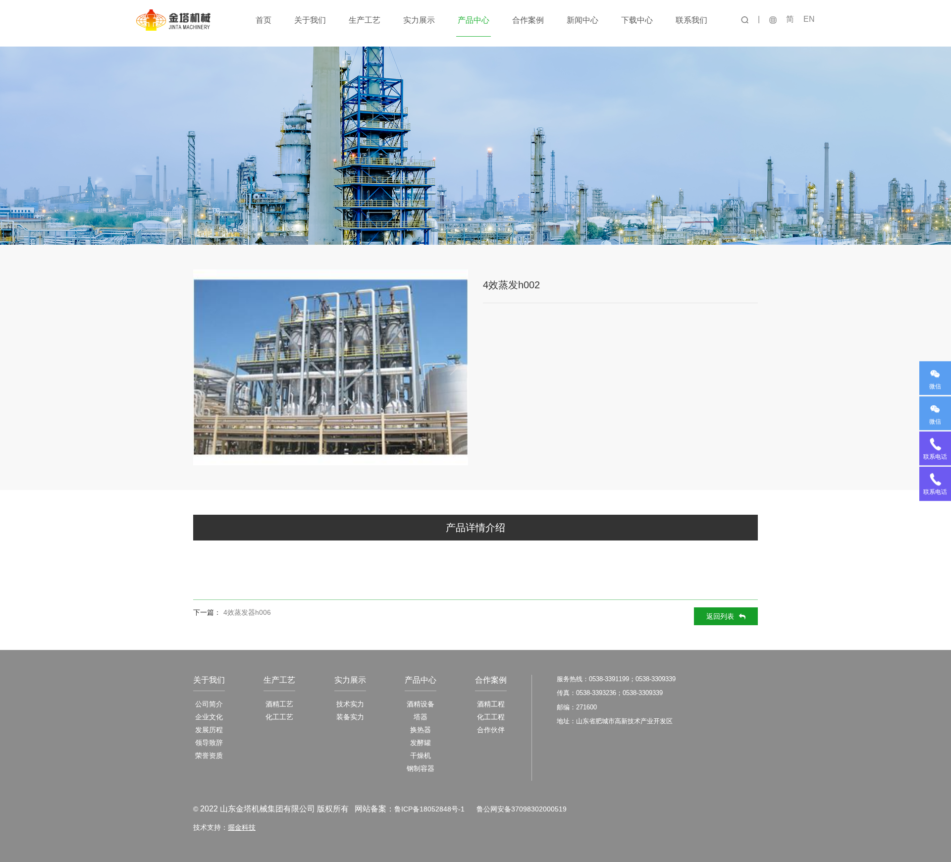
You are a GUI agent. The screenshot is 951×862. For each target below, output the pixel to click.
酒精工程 (491, 704)
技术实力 (350, 704)
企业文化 (209, 717)
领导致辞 (209, 743)
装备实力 (350, 717)
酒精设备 (420, 704)
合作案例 (528, 20)
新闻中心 (582, 20)
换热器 (420, 730)
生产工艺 (364, 20)
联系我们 (691, 20)
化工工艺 (279, 717)
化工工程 (491, 717)
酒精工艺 (279, 704)
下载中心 (637, 20)
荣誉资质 (209, 755)
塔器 (420, 717)
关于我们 (310, 20)
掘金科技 (242, 827)
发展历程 (209, 730)
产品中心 (473, 20)
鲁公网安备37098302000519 (521, 809)
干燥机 (420, 755)
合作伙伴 (491, 730)
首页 (263, 20)
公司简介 (209, 704)
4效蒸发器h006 (247, 612)
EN (809, 19)
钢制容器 (420, 768)
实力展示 (419, 20)
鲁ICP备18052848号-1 (429, 809)
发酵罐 (420, 743)
